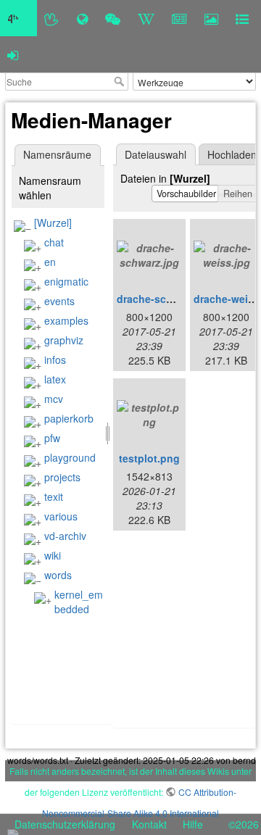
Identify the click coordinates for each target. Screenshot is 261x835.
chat (54, 242)
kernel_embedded (78, 601)
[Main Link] (18, 18)
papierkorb (69, 418)
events (59, 301)
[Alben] (211, 18)
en (50, 261)
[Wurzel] (53, 222)
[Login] (12, 54)
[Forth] (52, 18)
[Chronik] (82, 18)
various (61, 516)
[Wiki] (146, 18)
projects (62, 477)
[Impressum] (242, 18)
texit (53, 496)
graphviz (63, 340)
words (58, 575)
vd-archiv (65, 535)
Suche (121, 81)
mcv (53, 398)
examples (66, 320)
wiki (52, 555)
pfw (52, 438)
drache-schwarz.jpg (165, 298)
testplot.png (149, 458)
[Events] (113, 18)
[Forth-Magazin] (179, 18)
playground (70, 457)
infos (55, 359)
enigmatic (66, 281)
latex (55, 379)
